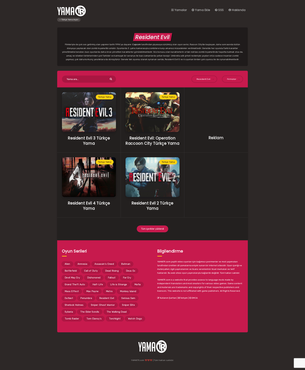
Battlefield (71, 270)
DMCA (194, 298)
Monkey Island (128, 291)
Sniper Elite (128, 305)
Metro (109, 291)
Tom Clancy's (94, 318)
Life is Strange (118, 284)
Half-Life (97, 284)
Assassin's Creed (104, 264)
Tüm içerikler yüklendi (152, 229)
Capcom (136, 44)
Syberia (69, 311)
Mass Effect (72, 291)
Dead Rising (112, 270)
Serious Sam (128, 298)
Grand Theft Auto (75, 284)
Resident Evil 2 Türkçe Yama (152, 206)
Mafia (137, 284)
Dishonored (93, 277)
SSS (220, 10)
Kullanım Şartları (167, 298)
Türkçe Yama (104, 97)
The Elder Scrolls (89, 311)
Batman (125, 264)
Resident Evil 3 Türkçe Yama (89, 140)
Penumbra (86, 298)
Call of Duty (91, 270)
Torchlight (115, 318)
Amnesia (82, 264)
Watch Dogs (135, 318)
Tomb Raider (72, 318)
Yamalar (180, 10)
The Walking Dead (117, 311)
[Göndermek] (111, 79)
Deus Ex (130, 270)
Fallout (112, 277)
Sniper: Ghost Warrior (103, 305)
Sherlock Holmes (74, 305)
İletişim (184, 298)
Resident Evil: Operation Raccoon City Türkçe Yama (152, 140)
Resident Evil (106, 298)
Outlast (69, 298)
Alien (67, 264)
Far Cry (127, 277)
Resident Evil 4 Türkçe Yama (89, 206)
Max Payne (92, 291)
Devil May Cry (72, 277)
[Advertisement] (216, 112)
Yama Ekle (202, 10)
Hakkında (238, 10)
